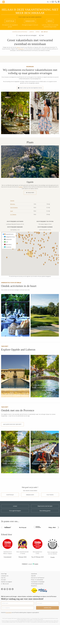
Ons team (3, 579)
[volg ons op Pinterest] (5, 589)
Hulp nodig (50, 494)
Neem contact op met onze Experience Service (31, 87)
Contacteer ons (4, 575)
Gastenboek (34, 573)
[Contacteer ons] (52, 2)
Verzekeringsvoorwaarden (37, 583)
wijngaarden (21, 49)
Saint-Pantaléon (14, 207)
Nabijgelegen (30, 494)
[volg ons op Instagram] (10, 589)
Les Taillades (13, 214)
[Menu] (58, 1)
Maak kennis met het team (45, 506)
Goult (11, 211)
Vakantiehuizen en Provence (19, 31)
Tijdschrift (33, 575)
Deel (42, 35)
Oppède (37, 31)
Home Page (4, 573)
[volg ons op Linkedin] (13, 589)
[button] (55, 113)
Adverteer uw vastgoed (6, 581)
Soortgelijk (10, 494)
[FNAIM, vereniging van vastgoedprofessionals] (34, 590)
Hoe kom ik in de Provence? (37, 577)
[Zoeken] (55, 2)
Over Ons (3, 577)
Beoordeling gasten (45, 510)
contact (15, 506)
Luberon (31, 31)
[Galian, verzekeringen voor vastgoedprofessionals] (42, 590)
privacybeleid (8, 612)
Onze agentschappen (15, 510)
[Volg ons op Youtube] (7, 589)
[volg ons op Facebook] (2, 589)
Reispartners (34, 585)
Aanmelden (47, 608)
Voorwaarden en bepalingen (37, 581)
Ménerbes (12, 204)
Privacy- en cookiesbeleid (37, 579)
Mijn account (5, 583)
